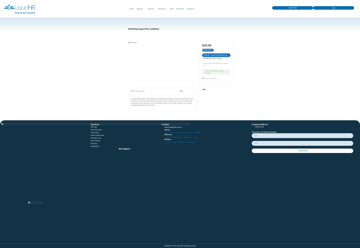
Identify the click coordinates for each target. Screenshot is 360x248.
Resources (161, 9)
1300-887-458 (292, 8)
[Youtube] (11, 240)
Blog (171, 9)
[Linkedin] (5, 240)
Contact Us (190, 9)
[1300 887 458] (253, 127)
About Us (140, 9)
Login (333, 8)
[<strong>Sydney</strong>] (163, 130)
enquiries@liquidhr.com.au (173, 127)
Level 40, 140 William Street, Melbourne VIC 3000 (181, 137)
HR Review (180, 9)
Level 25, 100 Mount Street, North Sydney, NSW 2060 (182, 132)
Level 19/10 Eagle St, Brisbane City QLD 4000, (180, 142)
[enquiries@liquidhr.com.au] (163, 127)
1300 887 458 (259, 127)
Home (132, 9)
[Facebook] (2, 240)
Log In (220, 58)
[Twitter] (8, 240)
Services (150, 9)
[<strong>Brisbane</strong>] (163, 139)
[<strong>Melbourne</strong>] (163, 135)
